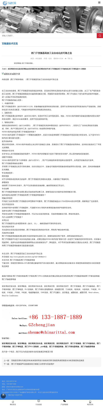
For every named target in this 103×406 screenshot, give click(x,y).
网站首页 (13, 404)
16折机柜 (85, 289)
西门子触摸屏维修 (9, 279)
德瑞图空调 (59, 289)
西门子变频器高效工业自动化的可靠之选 (26, 254)
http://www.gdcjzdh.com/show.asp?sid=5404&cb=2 (28, 257)
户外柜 (17, 292)
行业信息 (39, 404)
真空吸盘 (65, 292)
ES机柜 (10, 292)
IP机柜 (24, 292)
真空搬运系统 (54, 276)
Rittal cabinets (94, 292)
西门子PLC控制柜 (42, 276)
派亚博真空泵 (32, 69)
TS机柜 (94, 289)
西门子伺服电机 (63, 69)
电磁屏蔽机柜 (34, 292)
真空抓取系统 (65, 276)
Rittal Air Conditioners (10, 296)
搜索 (100, 35)
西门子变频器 (53, 69)
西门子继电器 (73, 69)
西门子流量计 (55, 292)
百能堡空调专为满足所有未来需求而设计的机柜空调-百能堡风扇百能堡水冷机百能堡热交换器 (47, 360)
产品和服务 (64, 404)
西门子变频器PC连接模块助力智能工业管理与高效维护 (32, 364)
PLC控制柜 (29, 289)
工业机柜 (68, 289)
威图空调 (83, 292)
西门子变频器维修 (9, 163)
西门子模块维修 (17, 79)
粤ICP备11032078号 (15, 395)
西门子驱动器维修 (92, 276)
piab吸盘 (44, 347)
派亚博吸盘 (24, 69)
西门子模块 (30, 276)
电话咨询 (90, 404)
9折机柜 (77, 289)
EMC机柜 (44, 292)
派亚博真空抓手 (43, 69)
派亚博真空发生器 (14, 69)
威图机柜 (74, 292)
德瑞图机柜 (48, 289)
